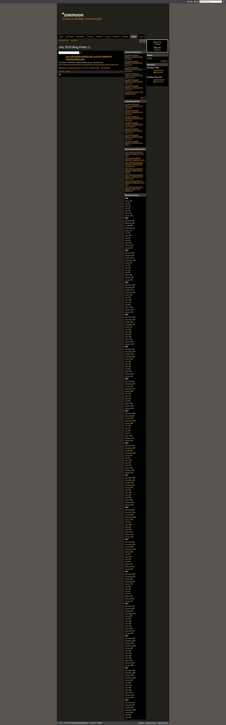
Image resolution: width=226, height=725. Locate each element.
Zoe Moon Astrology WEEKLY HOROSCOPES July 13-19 (134, 69)
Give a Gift (159, 72)
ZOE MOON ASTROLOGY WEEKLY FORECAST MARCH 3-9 (134, 189)
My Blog (74, 40)
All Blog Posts (63, 40)
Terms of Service (162, 723)
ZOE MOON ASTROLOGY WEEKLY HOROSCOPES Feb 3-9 (134, 170)
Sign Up (189, 1)
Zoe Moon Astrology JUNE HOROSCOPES (134, 93)
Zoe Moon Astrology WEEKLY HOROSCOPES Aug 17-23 (134, 63)
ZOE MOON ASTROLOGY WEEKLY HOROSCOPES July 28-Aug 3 (134, 164)
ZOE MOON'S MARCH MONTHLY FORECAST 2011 (135, 159)
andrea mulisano (159, 79)
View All (142, 98)
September (128, 228)
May (126, 208)
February (128, 245)
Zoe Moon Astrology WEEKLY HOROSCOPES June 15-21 (134, 87)
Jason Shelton (158, 70)
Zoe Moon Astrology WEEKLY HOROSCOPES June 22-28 (134, 81)
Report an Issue (151, 723)
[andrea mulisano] (150, 84)
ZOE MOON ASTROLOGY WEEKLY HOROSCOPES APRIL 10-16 (134, 176)
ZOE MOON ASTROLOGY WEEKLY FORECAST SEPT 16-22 (135, 183)
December (128, 221)
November (128, 223)
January (127, 215)
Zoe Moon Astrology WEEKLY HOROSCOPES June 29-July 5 (134, 75)
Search (224, 1)
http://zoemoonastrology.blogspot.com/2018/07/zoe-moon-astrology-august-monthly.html (89, 64)
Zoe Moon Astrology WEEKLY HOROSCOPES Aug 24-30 (134, 57)
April (126, 211)
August (127, 201)
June (126, 206)
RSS (60, 75)
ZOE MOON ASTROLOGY (73, 68)
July (126, 203)
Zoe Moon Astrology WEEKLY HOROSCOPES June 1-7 (134, 143)
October (127, 225)
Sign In (196, 1)
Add (144, 41)
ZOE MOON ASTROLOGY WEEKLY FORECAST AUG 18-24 (134, 154)
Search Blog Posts (81, 53)
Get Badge (164, 61)
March (127, 213)
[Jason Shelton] (150, 74)
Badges (141, 723)
